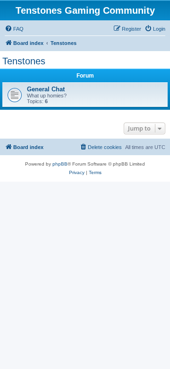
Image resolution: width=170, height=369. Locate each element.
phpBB (60, 164)
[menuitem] (14, 29)
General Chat (46, 89)
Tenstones (23, 61)
